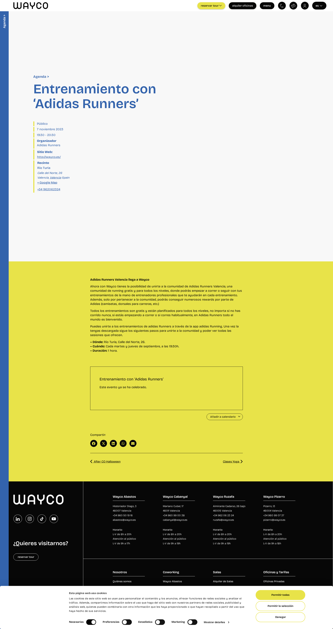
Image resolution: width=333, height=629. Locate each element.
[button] (93, 443)
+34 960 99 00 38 (174, 515)
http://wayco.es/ (49, 157)
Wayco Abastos (172, 581)
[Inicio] (38, 500)
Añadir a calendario (223, 416)
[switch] (127, 622)
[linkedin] (17, 518)
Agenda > (41, 76)
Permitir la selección (280, 606)
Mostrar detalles (214, 622)
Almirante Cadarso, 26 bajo (229, 506)
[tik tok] (41, 518)
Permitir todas (280, 594)
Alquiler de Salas (223, 581)
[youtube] (53, 518)
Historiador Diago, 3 (124, 506)
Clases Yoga (231, 461)
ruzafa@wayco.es (223, 519)
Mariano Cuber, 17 (173, 506)
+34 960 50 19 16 (123, 515)
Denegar (280, 617)
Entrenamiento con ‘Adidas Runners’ (132, 379)
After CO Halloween (107, 461)
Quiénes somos (122, 581)
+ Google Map (47, 182)
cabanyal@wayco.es (175, 519)
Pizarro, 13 (269, 506)
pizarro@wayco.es (274, 519)
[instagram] (29, 518)
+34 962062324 (48, 189)
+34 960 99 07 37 (273, 515)
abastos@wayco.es (124, 519)
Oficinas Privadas (273, 581)
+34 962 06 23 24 (223, 515)
